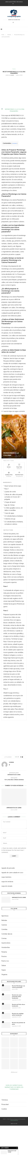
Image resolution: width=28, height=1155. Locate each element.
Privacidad (5, 1104)
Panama (9, 34)
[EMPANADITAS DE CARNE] (14, 797)
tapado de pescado (8, 868)
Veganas (4, 974)
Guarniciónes (5, 943)
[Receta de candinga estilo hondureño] (5, 1016)
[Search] (26, 29)
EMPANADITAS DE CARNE (14, 807)
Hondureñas (5, 947)
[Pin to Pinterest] (20, 757)
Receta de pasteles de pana (18, 1023)
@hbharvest (14, 1072)
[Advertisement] (14, 54)
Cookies (4, 1109)
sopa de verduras (7, 881)
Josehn (12, 75)
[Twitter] (14, 23)
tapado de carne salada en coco (12, 872)
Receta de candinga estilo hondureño (18, 1014)
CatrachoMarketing (14, 1120)
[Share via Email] (22, 757)
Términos (4, 1100)
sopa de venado (6, 886)
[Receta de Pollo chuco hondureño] (5, 1007)
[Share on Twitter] (19, 757)
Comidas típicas (6, 934)
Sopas (3, 970)
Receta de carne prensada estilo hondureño (17, 996)
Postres (4, 956)
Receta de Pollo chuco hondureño (18, 1005)
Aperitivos (4, 916)
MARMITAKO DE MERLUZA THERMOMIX (14, 1088)
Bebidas (4, 920)
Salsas (3, 965)
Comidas (4, 929)
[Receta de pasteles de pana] (5, 1025)
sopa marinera (6, 877)
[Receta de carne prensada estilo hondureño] (5, 997)
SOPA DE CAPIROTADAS (14, 1085)
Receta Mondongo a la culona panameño (18, 986)
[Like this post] (16, 757)
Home (2, 34)
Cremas (4, 938)
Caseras (4, 925)
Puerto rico (5, 961)
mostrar (14, 143)
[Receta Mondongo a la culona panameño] (5, 988)
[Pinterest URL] (5, 1042)
